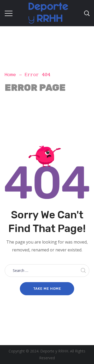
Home (10, 74)
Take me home (47, 289)
